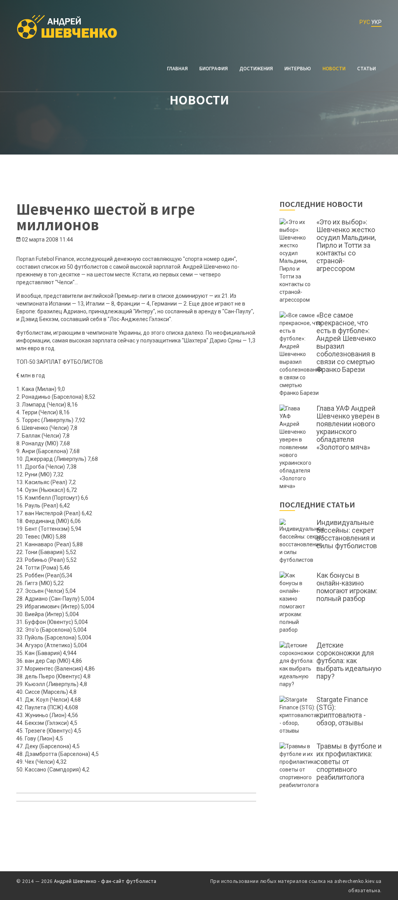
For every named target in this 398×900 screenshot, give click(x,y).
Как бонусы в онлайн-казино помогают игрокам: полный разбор (346, 587)
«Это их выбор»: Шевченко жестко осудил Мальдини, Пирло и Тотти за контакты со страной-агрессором (346, 245)
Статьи (366, 68)
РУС (365, 22)
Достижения (256, 68)
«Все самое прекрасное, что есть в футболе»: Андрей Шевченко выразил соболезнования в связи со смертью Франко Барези (346, 342)
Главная (177, 68)
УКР (376, 22)
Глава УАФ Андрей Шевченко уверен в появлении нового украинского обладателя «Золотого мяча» (348, 428)
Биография (213, 68)
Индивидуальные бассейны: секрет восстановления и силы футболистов (346, 534)
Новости (334, 68)
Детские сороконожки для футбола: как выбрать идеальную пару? (348, 660)
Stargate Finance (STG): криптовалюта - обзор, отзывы (342, 711)
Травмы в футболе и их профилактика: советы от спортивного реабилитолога (349, 761)
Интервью (298, 68)
